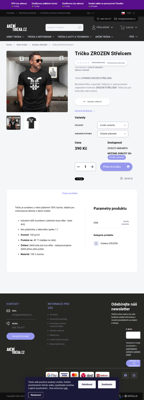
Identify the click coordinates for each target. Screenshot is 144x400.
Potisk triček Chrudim (59, 339)
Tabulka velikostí (57, 330)
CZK (129, 13)
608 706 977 (18, 327)
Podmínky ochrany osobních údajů (55, 13)
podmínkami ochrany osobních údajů (134, 352)
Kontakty (10, 13)
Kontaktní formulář (20, 336)
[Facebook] (125, 375)
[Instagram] (134, 375)
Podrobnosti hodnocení (116, 63)
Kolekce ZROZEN (109, 243)
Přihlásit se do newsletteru (134, 363)
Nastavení (36, 395)
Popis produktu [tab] (70, 193)
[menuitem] (15, 37)
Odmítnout (87, 384)
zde (66, 388)
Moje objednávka (57, 344)
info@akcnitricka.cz (22, 314)
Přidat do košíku (112, 166)
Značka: (82, 70)
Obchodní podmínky (27, 13)
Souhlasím (107, 384)
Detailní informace (83, 111)
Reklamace (54, 335)
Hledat (80, 27)
